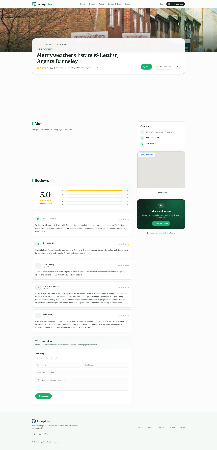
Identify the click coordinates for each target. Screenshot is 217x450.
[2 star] (42, 358)
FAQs (150, 427)
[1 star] (37, 358)
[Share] (177, 67)
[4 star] (52, 358)
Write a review (165, 67)
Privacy (172, 427)
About (101, 4)
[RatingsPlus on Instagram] (40, 433)
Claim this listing (161, 223)
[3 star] (47, 358)
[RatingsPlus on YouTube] (45, 433)
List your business (175, 4)
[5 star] (56, 358)
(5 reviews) (58, 68)
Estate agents (61, 44)
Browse (92, 4)
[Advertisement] (107, 95)
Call (148, 67)
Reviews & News (114, 4)
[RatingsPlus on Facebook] (34, 433)
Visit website (151, 143)
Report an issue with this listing (162, 233)
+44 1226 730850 (153, 138)
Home (82, 4)
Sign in (162, 4)
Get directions (162, 192)
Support (128, 4)
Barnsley (48, 44)
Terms (182, 427)
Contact (160, 427)
